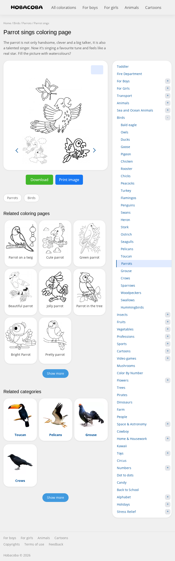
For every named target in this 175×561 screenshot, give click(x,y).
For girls (111, 7)
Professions (125, 336)
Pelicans (127, 249)
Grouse (126, 271)
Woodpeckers (131, 293)
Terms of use (34, 544)
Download (39, 179)
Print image (69, 179)
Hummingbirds (132, 307)
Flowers (123, 380)
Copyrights (11, 544)
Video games (126, 358)
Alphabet (124, 497)
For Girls (123, 88)
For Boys (123, 81)
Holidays (123, 504)
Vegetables (125, 329)
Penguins (128, 205)
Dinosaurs (124, 402)
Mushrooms (126, 366)
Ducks (125, 139)
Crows (125, 278)
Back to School (128, 490)
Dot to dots (125, 475)
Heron (125, 220)
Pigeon (126, 154)
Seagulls (127, 241)
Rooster (126, 168)
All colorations (63, 7)
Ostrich (126, 234)
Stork (125, 227)
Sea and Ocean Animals (135, 110)
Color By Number (130, 373)
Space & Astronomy (132, 424)
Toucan (126, 256)
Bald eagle (129, 125)
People (122, 417)
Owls (124, 132)
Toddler (123, 66)
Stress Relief (126, 511)
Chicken (127, 161)
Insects (122, 314)
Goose (125, 147)
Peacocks (127, 183)
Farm (121, 409)
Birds (32, 198)
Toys (120, 453)
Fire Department (129, 74)
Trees (121, 387)
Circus (121, 460)
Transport (124, 96)
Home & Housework (132, 438)
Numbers (124, 468)
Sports (122, 344)
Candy (121, 482)
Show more (55, 373)
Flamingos (128, 198)
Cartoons (153, 7)
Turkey (126, 190)
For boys (90, 7)
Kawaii (122, 446)
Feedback (56, 544)
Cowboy (123, 431)
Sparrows (128, 285)
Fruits (121, 322)
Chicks (126, 176)
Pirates (122, 395)
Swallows (128, 300)
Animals (132, 7)
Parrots (12, 198)
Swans (126, 212)
